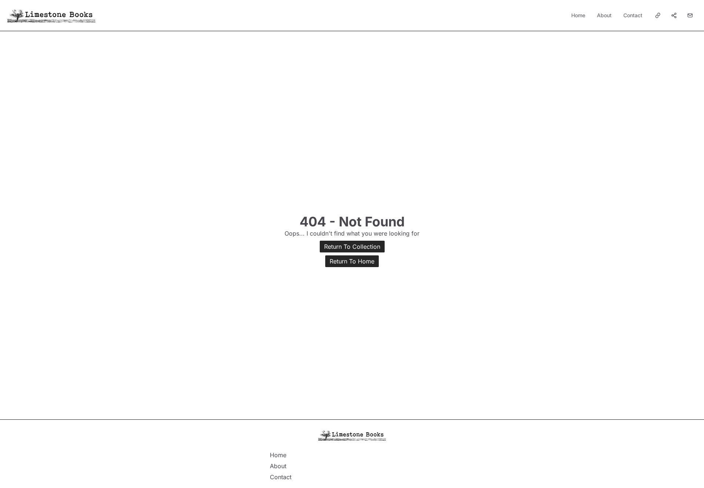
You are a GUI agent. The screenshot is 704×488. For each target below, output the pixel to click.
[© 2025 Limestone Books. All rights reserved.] (352, 435)
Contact (632, 15)
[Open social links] (657, 15)
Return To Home (352, 261)
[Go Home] (51, 15)
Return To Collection (352, 246)
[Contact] (690, 15)
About (604, 15)
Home (578, 15)
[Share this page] (674, 15)
